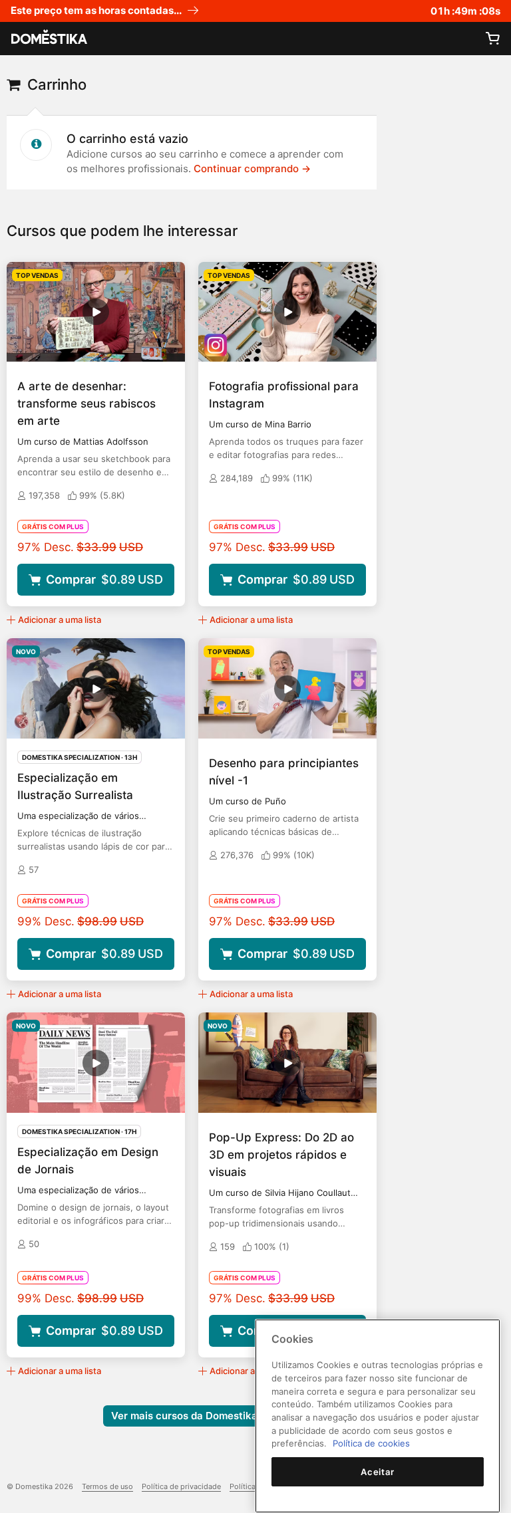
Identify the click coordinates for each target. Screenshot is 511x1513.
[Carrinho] (492, 38)
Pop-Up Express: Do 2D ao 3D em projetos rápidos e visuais (281, 1155)
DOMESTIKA (48, 38)
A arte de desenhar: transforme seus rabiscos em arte (86, 403)
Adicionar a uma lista (59, 619)
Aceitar (378, 1471)
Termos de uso (107, 1486)
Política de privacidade (181, 1486)
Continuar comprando (252, 168)
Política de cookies (371, 1443)
